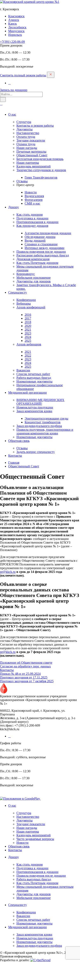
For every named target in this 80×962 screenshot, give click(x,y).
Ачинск (13, 20)
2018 (28, 322)
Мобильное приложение (33, 277)
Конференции (26, 300)
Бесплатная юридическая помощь (39, 159)
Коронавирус (25, 274)
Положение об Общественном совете (26, 662)
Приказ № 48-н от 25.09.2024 (20, 673)
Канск (12, 23)
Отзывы (22, 181)
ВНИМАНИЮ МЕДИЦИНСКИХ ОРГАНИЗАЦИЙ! (40, 401)
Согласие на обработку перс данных (25, 666)
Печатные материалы (31, 151)
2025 (28, 340)
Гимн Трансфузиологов (41, 177)
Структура (23, 122)
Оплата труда (25, 136)
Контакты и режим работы (35, 125)
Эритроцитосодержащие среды (46, 418)
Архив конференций (30, 307)
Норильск (15, 34)
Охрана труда (25, 144)
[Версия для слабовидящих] (1, 103)
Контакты (15, 455)
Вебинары (23, 303)
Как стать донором (29, 214)
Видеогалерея (34, 196)
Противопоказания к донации (37, 222)
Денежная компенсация (32, 259)
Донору (13, 207)
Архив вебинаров (28, 344)
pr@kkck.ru (8, 571)
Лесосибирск (17, 27)
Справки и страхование (41, 244)
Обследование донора (40, 237)
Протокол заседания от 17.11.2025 (23, 677)
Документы (24, 129)
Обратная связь (19, 440)
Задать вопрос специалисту (35, 452)
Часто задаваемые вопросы (35, 839)
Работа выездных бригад (33, 377)
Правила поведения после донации (41, 251)
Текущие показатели (30, 140)
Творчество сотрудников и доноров (41, 170)
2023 (28, 333)
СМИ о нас (32, 203)
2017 (28, 318)
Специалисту (17, 292)
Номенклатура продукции (34, 407)
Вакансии (23, 370)
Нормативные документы (34, 381)
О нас (12, 114)
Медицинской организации (27, 392)
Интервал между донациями (44, 248)
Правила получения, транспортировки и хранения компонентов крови (44, 431)
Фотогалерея (33, 199)
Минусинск (16, 31)
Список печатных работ (33, 374)
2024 (28, 337)
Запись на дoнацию (13, 90)
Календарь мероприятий (33, 166)
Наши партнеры (27, 162)
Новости (31, 192)
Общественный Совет (31, 155)
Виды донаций (35, 240)
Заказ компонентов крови (34, 411)
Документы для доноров (33, 281)
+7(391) (12, 41)
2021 (28, 329)
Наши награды (26, 148)
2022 (28, 355)
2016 (28, 314)
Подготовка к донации (32, 218)
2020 (28, 326)
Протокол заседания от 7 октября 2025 (27, 681)
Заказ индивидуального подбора (39, 426)
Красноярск (16, 16)
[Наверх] (3, 692)
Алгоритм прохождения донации (48, 233)
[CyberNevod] (40, 960)
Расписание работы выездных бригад (42, 255)
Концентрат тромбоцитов (43, 422)
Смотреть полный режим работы (23, 75)
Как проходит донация (32, 225)
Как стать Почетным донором (37, 262)
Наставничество (27, 133)
